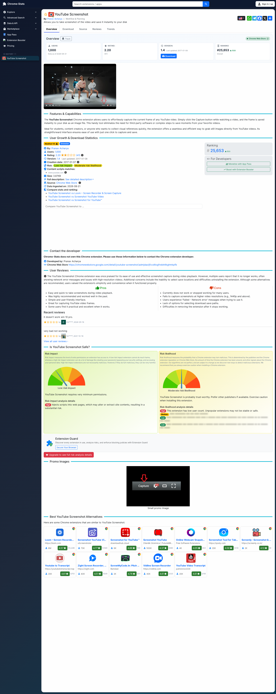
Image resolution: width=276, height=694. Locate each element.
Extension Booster (16, 40)
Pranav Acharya (54, 19)
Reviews (96, 29)
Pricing (10, 46)
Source (83, 29)
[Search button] (206, 4)
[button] (265, 4)
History (11, 54)
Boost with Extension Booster (240, 169)
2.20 (68, 155)
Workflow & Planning (75, 19)
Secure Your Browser (66, 447)
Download (68, 29)
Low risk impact (63, 165)
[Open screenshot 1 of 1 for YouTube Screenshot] (80, 86)
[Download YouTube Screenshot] (186, 51)
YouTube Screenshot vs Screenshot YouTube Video (76, 196)
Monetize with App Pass (239, 164)
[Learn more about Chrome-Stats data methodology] (79, 182)
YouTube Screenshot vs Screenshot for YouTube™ (75, 200)
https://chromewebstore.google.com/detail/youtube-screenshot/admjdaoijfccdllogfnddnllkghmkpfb (123, 264)
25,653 (220, 150)
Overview (51, 29)
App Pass (12, 34)
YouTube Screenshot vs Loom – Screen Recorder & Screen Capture (84, 193)
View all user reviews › (56, 341)
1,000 (58, 151)
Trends (111, 29)
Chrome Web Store (257, 39)
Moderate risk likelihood (88, 165)
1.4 (58, 158)
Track (67, 39)
